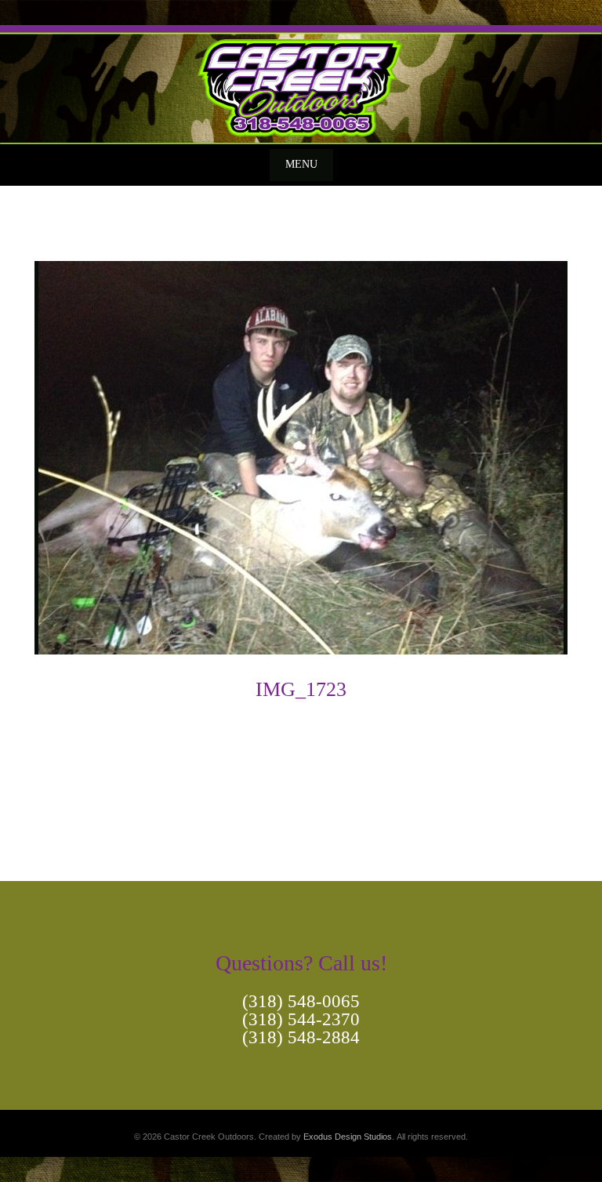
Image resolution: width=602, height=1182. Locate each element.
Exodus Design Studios (347, 1136)
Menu (301, 164)
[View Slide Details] (301, 84)
